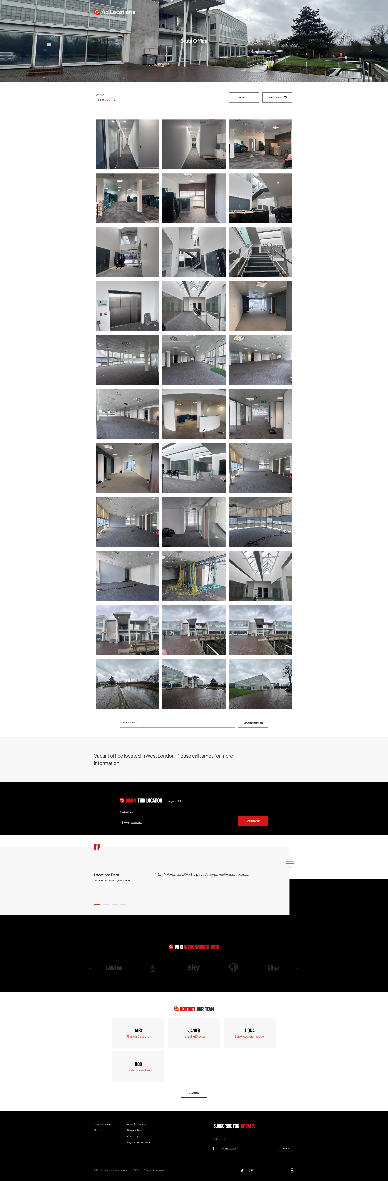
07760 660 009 (138, 1031)
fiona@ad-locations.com (249, 1036)
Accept (133, 822)
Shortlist (131, 18)
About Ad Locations (157, 18)
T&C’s (136, 1170)
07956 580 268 (249, 1031)
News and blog (184, 18)
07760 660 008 (194, 1031)
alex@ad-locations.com (138, 1036)
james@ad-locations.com (194, 1036)
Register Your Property (213, 18)
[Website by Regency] (292, 1170)
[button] (97, 904)
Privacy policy (136, 822)
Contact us (240, 18)
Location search (107, 18)
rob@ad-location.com (138, 1070)
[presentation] (290, 867)
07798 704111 (138, 1065)
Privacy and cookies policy (155, 1170)
